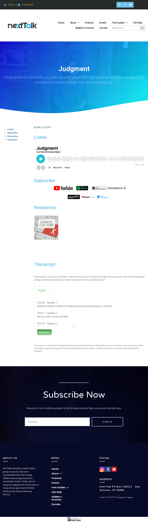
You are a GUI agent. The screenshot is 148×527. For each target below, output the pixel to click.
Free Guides (118, 22)
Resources (12, 136)
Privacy (121, 497)
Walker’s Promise (84, 28)
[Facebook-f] (125, 5)
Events (102, 22)
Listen (10, 129)
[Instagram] (119, 5)
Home (61, 22)
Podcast (89, 22)
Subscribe (12, 132)
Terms (130, 497)
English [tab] (42, 290)
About (73, 22)
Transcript (12, 139)
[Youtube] (131, 5)
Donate (103, 28)
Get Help (137, 22)
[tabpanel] (90, 318)
